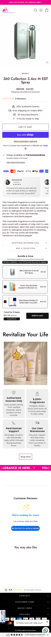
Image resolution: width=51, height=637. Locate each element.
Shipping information (25, 243)
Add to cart (37, 315)
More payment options (25, 141)
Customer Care (25, 602)
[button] (2, 616)
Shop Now (26, 456)
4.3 (7, 635)
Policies (25, 614)
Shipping (15, 92)
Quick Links (25, 608)
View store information (16, 162)
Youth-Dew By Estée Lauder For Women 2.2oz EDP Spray (28, 287)
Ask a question (25, 248)
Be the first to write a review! (25, 528)
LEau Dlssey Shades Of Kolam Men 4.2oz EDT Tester (28, 302)
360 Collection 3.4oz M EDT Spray (29, 272)
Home (25, 73)
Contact (24, 595)
